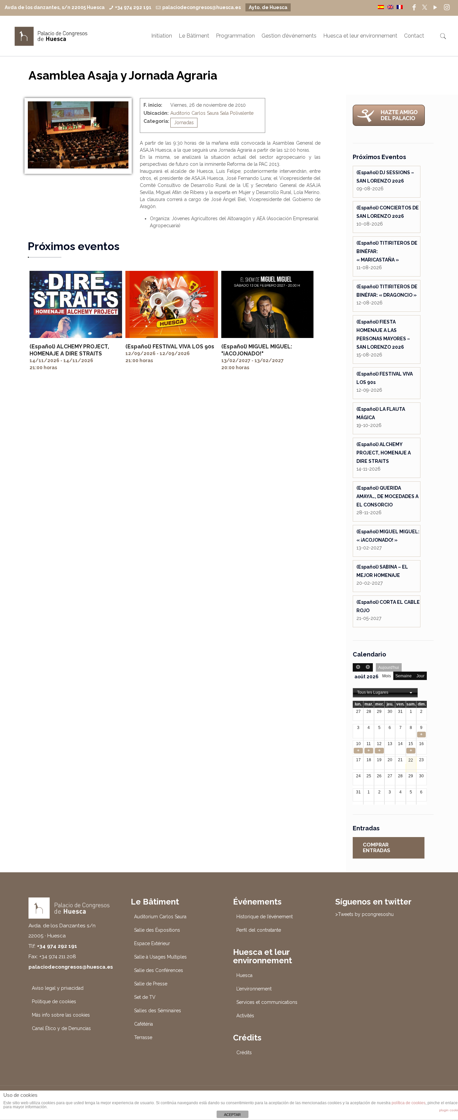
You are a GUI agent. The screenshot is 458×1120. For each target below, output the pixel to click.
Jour (420, 676)
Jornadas (184, 122)
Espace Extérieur (152, 943)
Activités (245, 1015)
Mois (386, 676)
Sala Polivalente (236, 113)
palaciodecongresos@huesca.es (201, 7)
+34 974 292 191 (133, 7)
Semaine (403, 676)
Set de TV (145, 997)
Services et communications (266, 1002)
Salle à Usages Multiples (160, 957)
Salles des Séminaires (157, 1010)
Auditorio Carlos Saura (194, 113)
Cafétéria (143, 1024)
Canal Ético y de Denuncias (61, 1028)
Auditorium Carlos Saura (160, 916)
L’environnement (254, 988)
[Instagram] (446, 7)
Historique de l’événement (264, 916)
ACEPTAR (232, 1115)
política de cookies (408, 1103)
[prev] (358, 667)
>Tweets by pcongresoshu (364, 914)
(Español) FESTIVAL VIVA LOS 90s (169, 346)
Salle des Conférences (158, 970)
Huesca (244, 975)
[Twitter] (424, 7)
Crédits (244, 1052)
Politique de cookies (54, 1001)
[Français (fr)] (400, 7)
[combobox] (385, 692)
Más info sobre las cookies (61, 1015)
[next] (368, 667)
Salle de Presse (150, 983)
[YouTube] (435, 7)
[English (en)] (390, 7)
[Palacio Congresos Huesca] (51, 36)
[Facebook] (414, 7)
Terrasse (143, 1037)
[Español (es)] (381, 7)
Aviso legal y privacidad (57, 988)
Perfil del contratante (258, 930)
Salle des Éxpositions (157, 930)
